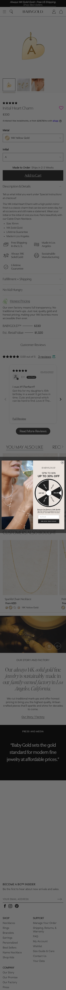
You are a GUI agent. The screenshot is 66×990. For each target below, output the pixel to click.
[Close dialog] (62, 462)
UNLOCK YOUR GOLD (48, 521)
